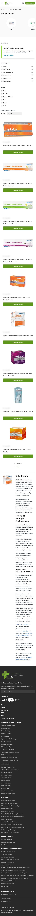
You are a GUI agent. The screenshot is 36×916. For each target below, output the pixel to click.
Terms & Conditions (7, 718)
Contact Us (4, 710)
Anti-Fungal (6, 69)
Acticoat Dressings (6, 839)
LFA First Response (22, 624)
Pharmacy (9, 9)
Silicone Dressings (6, 747)
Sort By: (3, 114)
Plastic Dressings (6, 741)
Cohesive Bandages (7, 808)
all (11, 29)
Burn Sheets (4, 844)
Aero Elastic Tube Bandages (9, 822)
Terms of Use (5, 898)
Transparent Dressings (7, 749)
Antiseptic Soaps (6, 777)
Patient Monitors (6, 865)
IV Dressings (5, 736)
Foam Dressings (5, 731)
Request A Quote (18, 152)
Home (2, 9)
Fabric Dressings (6, 728)
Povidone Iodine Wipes (8, 791)
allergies (25, 631)
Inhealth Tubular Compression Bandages (13, 827)
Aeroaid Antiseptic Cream (8, 767)
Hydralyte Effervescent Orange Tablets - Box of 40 (17, 145)
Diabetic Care (7, 81)
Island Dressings (6, 733)
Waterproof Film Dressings (9, 757)
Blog (2, 715)
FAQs (3, 713)
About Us (4, 707)
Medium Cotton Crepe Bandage (10, 806)
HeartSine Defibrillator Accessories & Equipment (15, 867)
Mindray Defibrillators (7, 862)
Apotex (5, 99)
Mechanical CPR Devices (8, 881)
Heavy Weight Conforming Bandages (12, 814)
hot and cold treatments (22, 635)
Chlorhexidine (5, 788)
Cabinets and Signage (7, 883)
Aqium (5, 102)
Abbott (5, 91)
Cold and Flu (6, 78)
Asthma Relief (7, 75)
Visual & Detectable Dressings (10, 752)
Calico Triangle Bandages (8, 830)
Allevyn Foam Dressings (8, 725)
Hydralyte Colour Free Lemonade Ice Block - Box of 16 (18, 411)
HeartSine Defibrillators (8, 851)
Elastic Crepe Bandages (8, 800)
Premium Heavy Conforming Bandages (12, 816)
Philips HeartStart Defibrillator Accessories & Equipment (17, 875)
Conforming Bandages (7, 811)
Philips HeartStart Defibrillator (10, 859)
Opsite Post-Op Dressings (8, 739)
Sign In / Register (30, 3)
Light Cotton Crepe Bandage (9, 803)
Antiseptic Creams (6, 772)
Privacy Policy (5, 901)
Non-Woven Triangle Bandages (10, 832)
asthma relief (28, 633)
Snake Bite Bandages (7, 819)
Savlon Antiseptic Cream (8, 793)
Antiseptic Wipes (6, 783)
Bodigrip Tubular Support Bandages (11, 824)
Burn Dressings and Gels (8, 842)
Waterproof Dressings (7, 755)
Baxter (5, 105)
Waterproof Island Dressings (9, 760)
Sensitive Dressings (6, 744)
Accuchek (5, 94)
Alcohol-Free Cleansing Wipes (10, 769)
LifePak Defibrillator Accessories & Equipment (14, 873)
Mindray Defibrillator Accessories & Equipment (15, 878)
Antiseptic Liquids (6, 775)
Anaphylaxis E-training (7, 894)
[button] (18, 136)
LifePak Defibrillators (7, 857)
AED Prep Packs (6, 886)
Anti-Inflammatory (8, 72)
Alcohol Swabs (5, 780)
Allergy (33, 29)
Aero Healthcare (7, 97)
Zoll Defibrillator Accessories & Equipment (13, 870)
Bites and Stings (5, 785)
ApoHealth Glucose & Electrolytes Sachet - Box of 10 (17, 335)
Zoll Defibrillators (6, 854)
